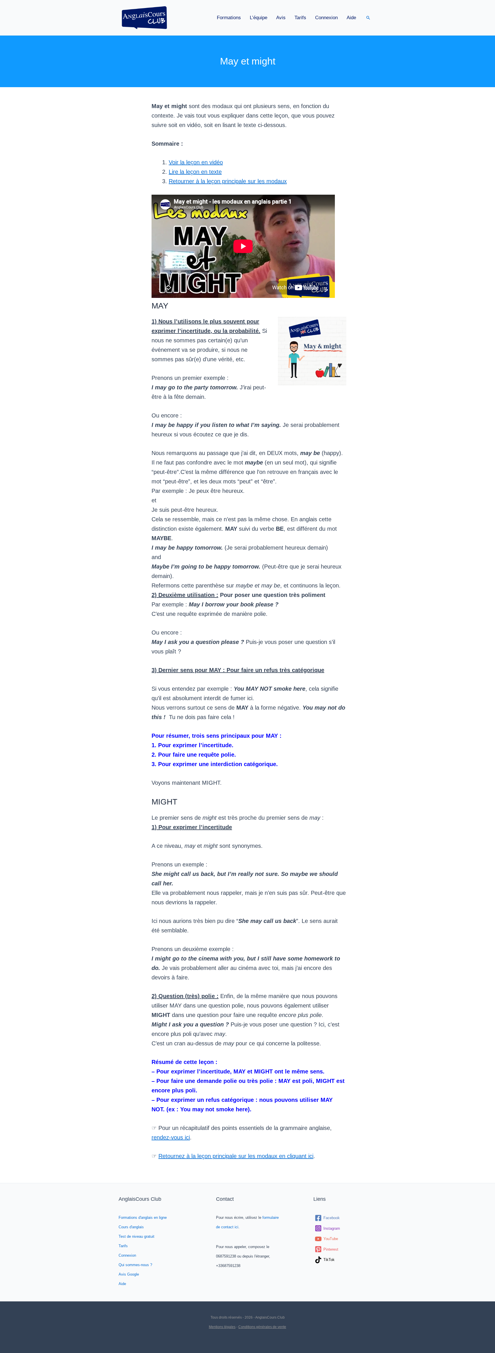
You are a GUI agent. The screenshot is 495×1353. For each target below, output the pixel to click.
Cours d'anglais (131, 1227)
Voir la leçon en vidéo (196, 162)
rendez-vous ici (171, 1137)
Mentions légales (222, 1327)
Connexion (326, 17)
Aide (351, 17)
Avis (281, 17)
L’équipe (258, 17)
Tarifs (300, 17)
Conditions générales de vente (262, 1327)
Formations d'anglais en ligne (143, 1217)
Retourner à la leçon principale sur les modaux (228, 181)
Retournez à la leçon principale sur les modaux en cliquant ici (235, 1156)
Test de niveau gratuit (136, 1236)
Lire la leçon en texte (195, 172)
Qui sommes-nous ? (135, 1265)
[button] (368, 17)
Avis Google (129, 1274)
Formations (229, 17)
